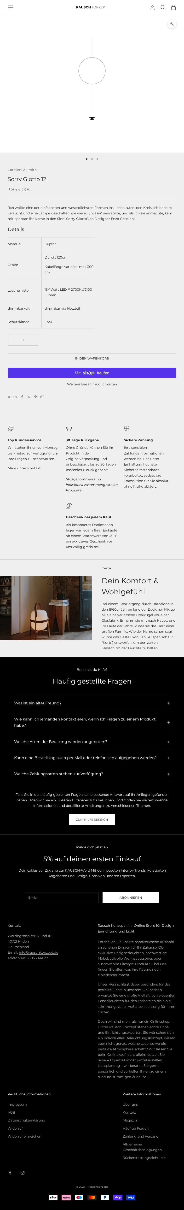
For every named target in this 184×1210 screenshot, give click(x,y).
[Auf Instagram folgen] (22, 1172)
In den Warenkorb (92, 358)
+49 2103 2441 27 (34, 958)
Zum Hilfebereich (92, 819)
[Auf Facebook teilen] (22, 397)
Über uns (130, 1104)
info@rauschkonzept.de (38, 952)
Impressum (17, 1104)
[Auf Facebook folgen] (10, 1172)
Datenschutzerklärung (26, 1120)
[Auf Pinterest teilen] (35, 397)
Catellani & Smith (22, 170)
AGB (11, 1112)
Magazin (130, 1120)
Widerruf (15, 1128)
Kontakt (34, 468)
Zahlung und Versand (140, 1136)
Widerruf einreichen (24, 1136)
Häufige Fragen (136, 1128)
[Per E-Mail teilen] (42, 397)
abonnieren (131, 897)
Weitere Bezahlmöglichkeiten (92, 384)
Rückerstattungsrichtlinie (144, 1158)
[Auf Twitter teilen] (29, 397)
